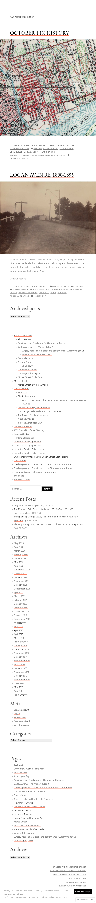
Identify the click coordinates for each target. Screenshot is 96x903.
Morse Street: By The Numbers (33, 385)
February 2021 (21, 600)
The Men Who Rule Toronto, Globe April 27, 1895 (37, 509)
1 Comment (40, 296)
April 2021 (18, 592)
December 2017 (21, 649)
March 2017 (19, 664)
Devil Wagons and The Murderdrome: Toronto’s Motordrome (43, 468)
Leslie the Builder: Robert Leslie (29, 449)
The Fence (19, 475)
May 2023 (19, 562)
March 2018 (19, 638)
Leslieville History (22, 810)
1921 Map (22, 392)
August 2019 (20, 623)
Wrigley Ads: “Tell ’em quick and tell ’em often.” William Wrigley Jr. (53, 350)
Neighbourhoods (26, 419)
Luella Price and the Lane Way (29, 818)
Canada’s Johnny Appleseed (27, 441)
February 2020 (21, 607)
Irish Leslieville (21, 513)
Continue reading (18, 279)
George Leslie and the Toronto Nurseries (41, 411)
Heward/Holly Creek (24, 803)
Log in (17, 713)
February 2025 (21, 554)
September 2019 (22, 619)
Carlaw (38, 149)
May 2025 (19, 543)
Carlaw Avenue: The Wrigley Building (35, 347)
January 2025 (20, 558)
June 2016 (19, 683)
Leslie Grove (50, 149)
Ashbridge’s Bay (21, 776)
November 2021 (21, 581)
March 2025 (20, 551)
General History (19, 149)
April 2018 (18, 634)
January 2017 (20, 668)
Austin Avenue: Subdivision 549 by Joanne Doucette (43, 343)
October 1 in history (39, 32)
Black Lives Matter (27, 396)
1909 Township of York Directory (29, 430)
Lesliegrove (67, 149)
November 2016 (21, 672)
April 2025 (19, 547)
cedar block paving (57, 289)
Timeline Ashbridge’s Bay (30, 423)
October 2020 (20, 604)
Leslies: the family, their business (34, 407)
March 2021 (19, 596)
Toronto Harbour (55, 155)
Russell (62, 293)
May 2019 (18, 626)
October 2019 (20, 615)
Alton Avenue (24, 339)
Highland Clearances (24, 438)
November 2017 (21, 653)
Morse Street (20, 381)
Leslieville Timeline (23, 426)
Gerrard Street (25, 362)
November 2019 (21, 611)
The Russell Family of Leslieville (33, 415)
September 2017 (22, 660)
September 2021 (22, 588)
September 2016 (22, 679)
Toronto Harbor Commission (26, 155)
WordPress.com (22, 725)
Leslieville (16, 152)
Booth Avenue (20, 289)
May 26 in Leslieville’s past (27, 505)
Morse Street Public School (31, 377)
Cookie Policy (61, 897)
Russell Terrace (19, 296)
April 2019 (18, 630)
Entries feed (20, 717)
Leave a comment (20, 158)
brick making (37, 289)
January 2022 (20, 577)
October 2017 (20, 657)
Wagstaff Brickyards (32, 373)
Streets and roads (23, 335)
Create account (21, 710)
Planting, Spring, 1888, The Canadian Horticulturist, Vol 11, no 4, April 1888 (48, 524)
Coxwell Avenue (25, 358)
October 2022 (20, 573)
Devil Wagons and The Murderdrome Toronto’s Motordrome (42, 464)
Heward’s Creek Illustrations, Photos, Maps (35, 472)
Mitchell (44, 293)
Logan (27, 152)
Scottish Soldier (21, 434)
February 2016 (21, 695)
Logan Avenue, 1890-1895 (42, 174)
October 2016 (20, 676)
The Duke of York (22, 479)
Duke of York (20, 460)
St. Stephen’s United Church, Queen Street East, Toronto (41, 457)
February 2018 (21, 641)
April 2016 (18, 691)
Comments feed (22, 721)
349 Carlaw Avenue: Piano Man (37, 354)
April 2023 (18, 566)
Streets (78, 286)
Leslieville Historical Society (30, 145)
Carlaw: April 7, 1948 (23, 840)
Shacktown (27, 366)
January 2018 (20, 645)
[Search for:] (26, 489)
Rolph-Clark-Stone (43, 152)
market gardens (27, 293)
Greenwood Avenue (27, 369)
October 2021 (20, 585)
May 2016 (18, 687)
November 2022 (22, 569)
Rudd (53, 293)
